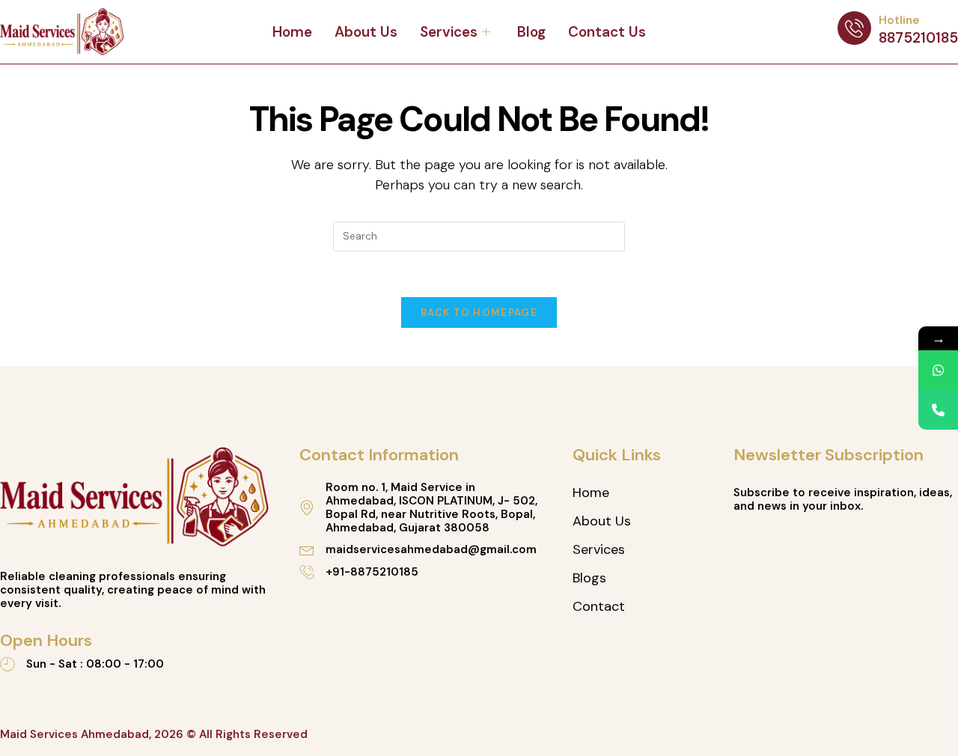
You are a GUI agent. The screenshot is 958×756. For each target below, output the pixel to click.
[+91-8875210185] (306, 571)
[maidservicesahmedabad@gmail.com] (306, 549)
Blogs (589, 578)
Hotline (899, 20)
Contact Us (607, 31)
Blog (531, 31)
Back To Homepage (479, 312)
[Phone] (938, 410)
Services (449, 31)
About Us (366, 31)
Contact (599, 606)
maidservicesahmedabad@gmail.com (431, 549)
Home (292, 31)
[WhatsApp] (938, 370)
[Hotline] (854, 28)
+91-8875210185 (372, 571)
